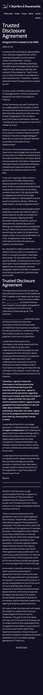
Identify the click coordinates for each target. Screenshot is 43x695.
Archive (38, 18)
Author (17, 14)
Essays (24, 14)
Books (31, 14)
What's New (8, 14)
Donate (38, 14)
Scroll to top (21, 647)
